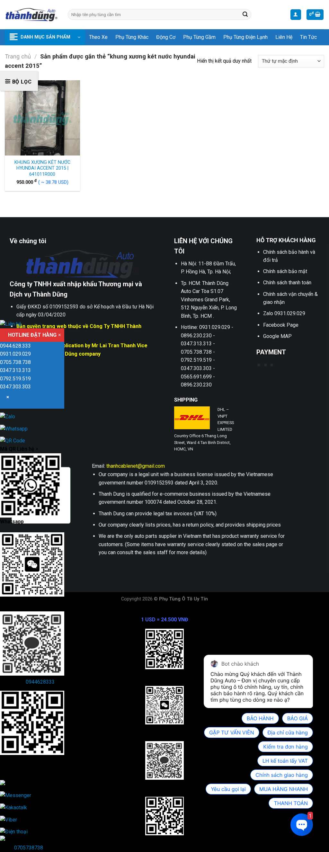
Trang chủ (18, 56)
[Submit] (245, 14)
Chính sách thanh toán (287, 283)
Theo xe (98, 37)
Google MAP (277, 336)
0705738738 (28, 848)
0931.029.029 (15, 354)
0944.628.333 (15, 346)
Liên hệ (283, 37)
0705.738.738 (15, 362)
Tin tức (308, 37)
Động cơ (165, 37)
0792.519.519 (15, 379)
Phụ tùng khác (131, 37)
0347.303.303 (15, 387)
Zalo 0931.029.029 (284, 313)
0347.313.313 (15, 370)
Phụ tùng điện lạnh (245, 37)
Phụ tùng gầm (199, 37)
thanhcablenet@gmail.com (135, 466)
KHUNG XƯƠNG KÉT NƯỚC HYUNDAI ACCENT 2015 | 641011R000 (42, 168)
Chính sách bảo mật (285, 271)
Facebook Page (280, 325)
